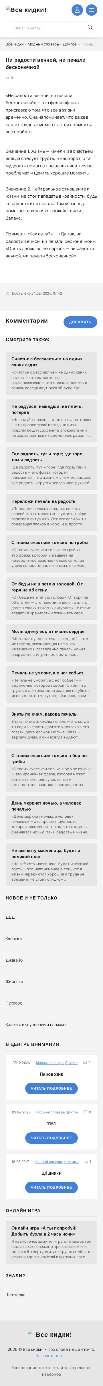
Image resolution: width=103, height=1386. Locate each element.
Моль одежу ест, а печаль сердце (47, 631)
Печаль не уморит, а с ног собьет (47, 672)
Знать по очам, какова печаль (44, 714)
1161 (51, 1123)
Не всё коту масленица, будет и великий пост (45, 853)
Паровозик (51, 1074)
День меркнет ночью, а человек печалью (46, 806)
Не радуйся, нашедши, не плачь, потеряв (47, 409)
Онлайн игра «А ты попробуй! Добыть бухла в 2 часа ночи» (44, 1231)
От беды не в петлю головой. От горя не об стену (47, 586)
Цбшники (51, 1173)
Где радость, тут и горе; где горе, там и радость (47, 456)
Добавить (80, 322)
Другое (70, 44)
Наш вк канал (48, 1355)
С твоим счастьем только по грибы (50, 542)
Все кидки (15, 44)
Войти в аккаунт (77, 10)
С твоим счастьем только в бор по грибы (49, 758)
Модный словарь (43, 44)
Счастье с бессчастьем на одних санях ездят (46, 361)
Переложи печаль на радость (43, 501)
